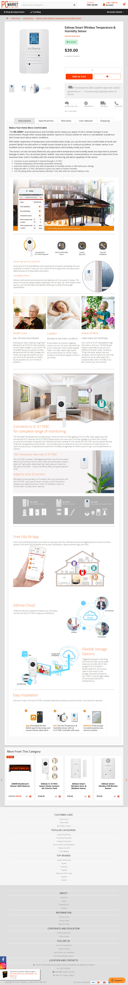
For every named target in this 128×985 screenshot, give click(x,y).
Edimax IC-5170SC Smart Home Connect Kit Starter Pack (49, 785)
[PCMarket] (10, 4)
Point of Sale (64, 936)
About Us (64, 897)
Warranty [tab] (66, 120)
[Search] (74, 5)
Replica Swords (64, 848)
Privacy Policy (64, 920)
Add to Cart (79, 76)
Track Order (64, 822)
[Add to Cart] (30, 796)
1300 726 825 (64, 968)
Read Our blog (64, 949)
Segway (64, 870)
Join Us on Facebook (64, 945)
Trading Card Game (64, 841)
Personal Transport (64, 838)
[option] (34, 51)
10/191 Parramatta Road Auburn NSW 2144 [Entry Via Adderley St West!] (64, 965)
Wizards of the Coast (64, 873)
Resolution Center (64, 826)
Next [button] (126, 780)
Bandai (64, 877)
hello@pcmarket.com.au (65, 972)
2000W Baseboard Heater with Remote (20, 784)
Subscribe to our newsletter (64, 952)
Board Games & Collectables (64, 844)
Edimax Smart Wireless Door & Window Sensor (78, 785)
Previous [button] (1, 780)
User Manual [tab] (85, 120)
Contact (64, 908)
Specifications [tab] (46, 120)
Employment (64, 904)
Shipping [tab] (105, 120)
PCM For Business (64, 933)
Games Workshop (64, 834)
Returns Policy (64, 924)
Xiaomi (64, 880)
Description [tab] (24, 120)
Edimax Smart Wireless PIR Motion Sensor (108, 785)
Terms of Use (64, 917)
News (64, 901)
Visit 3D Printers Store (72, 36)
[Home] (7, 18)
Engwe (64, 863)
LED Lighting (64, 851)
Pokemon (64, 867)
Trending (36, 12)
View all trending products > (64, 956)
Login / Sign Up (112, 3)
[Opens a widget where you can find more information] (117, 980)
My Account (64, 819)
